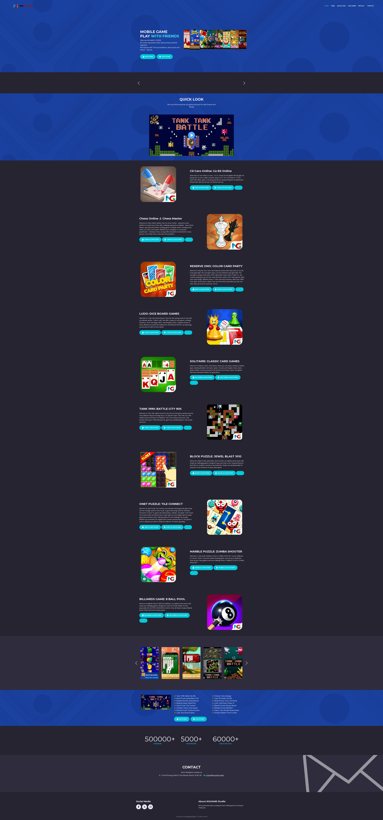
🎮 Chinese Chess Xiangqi (221, 696)
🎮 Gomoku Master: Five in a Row (224, 713)
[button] (244, 83)
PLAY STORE (166, 56)
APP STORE (149, 56)
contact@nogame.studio (215, 775)
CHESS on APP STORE (151, 239)
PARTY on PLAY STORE (225, 289)
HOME (327, 6)
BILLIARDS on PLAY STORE (178, 615)
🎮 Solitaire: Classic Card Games (186, 708)
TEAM (333, 6)
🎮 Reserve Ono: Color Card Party (224, 701)
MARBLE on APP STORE (202, 567)
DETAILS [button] (361, 6)
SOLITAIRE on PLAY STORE (229, 377)
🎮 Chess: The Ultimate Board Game (225, 710)
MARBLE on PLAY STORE (227, 567)
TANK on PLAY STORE (173, 427)
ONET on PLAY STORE (173, 527)
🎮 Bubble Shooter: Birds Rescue (186, 701)
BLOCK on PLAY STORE (225, 473)
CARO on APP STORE (202, 187)
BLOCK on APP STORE (202, 473)
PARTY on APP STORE (202, 289)
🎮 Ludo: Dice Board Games (184, 713)
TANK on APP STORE (151, 427)
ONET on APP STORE (151, 527)
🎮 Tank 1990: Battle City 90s (185, 696)
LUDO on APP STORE (151, 332)
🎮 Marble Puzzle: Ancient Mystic (224, 705)
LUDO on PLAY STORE (174, 332)
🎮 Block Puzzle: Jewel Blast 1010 (186, 698)
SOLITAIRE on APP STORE (203, 377)
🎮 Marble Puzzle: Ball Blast (222, 708)
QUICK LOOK (341, 6)
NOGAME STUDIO (191, 816)
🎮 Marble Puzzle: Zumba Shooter (187, 710)
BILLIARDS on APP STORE (152, 615)
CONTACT (370, 6)
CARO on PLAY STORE (224, 187)
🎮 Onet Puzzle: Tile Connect (184, 705)
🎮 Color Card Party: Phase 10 (223, 703)
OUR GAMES (352, 6)
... (238, 187)
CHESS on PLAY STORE (174, 239)
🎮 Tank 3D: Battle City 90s (222, 698)
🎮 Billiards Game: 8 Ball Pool (185, 703)
